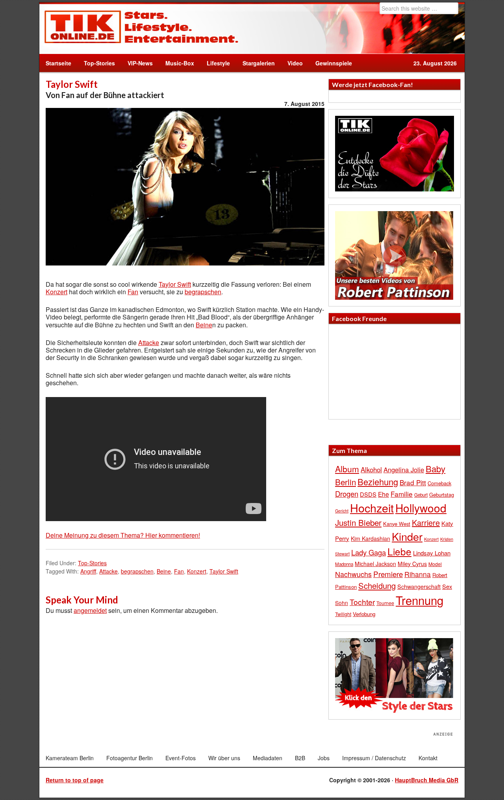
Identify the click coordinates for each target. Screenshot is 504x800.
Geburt (421, 495)
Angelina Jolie (404, 469)
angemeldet (90, 610)
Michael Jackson (375, 564)
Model (435, 564)
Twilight (343, 614)
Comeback (439, 483)
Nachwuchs (353, 574)
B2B (300, 758)
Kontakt (428, 758)
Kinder (407, 536)
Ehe (383, 494)
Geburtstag (441, 494)
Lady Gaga (368, 552)
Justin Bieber (358, 522)
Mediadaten (267, 758)
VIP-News (140, 63)
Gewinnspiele (333, 63)
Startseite (58, 63)
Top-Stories (99, 63)
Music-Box (176, 63)
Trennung (419, 600)
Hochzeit (372, 507)
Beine (204, 324)
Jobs (324, 758)
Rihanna (417, 574)
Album (347, 469)
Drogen (346, 493)
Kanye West (396, 523)
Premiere (388, 573)
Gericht (341, 511)
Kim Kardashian (370, 538)
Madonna (344, 564)
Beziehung (378, 481)
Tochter (362, 601)
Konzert (56, 291)
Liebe (399, 551)
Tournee (385, 603)
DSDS (368, 494)
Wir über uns (224, 758)
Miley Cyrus (412, 564)
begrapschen (203, 291)
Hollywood (421, 508)
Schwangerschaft (419, 586)
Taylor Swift (175, 284)
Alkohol (371, 469)
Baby (435, 468)
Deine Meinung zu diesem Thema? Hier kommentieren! (123, 535)
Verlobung (364, 614)
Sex (447, 586)
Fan (133, 291)
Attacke (148, 342)
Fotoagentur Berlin (129, 758)
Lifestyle (215, 63)
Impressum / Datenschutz (374, 758)
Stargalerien (259, 63)
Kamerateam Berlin (70, 758)
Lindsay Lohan (431, 553)
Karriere (426, 522)
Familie (402, 494)
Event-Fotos (180, 758)
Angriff (88, 571)
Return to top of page (75, 780)
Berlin (345, 482)
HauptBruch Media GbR (426, 780)
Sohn (341, 603)
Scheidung (377, 585)
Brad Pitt (413, 482)
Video (292, 63)
